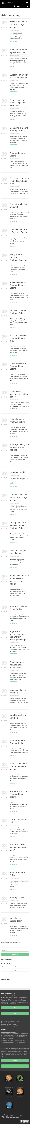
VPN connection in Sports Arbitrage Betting (18, 338)
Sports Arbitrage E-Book (13, 1026)
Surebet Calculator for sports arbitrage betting (18, 497)
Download (15, 1060)
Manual (15, 1066)
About (15, 1007)
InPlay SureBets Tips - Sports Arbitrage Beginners (19, 257)
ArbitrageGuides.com (9, 1087)
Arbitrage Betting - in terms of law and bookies (19, 447)
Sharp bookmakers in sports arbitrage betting (18, 766)
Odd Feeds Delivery (13, 1022)
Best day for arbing (18, 472)
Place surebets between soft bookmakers (17, 665)
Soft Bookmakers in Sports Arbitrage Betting (19, 794)
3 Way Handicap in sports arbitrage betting (18, 24)
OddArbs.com (9, 1100)
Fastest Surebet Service (14, 1021)
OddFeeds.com (20, 1087)
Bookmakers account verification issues (19, 394)
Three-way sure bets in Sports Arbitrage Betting (19, 181)
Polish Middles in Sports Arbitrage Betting (18, 285)
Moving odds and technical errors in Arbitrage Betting (18, 525)
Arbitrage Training (18, 897)
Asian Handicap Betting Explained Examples (18, 103)
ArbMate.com (9, 1074)
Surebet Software (11, 1024)
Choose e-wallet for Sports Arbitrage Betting (19, 366)
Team (15, 1013)
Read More (13, 41)
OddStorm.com (20, 1074)
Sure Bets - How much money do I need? (18, 847)
